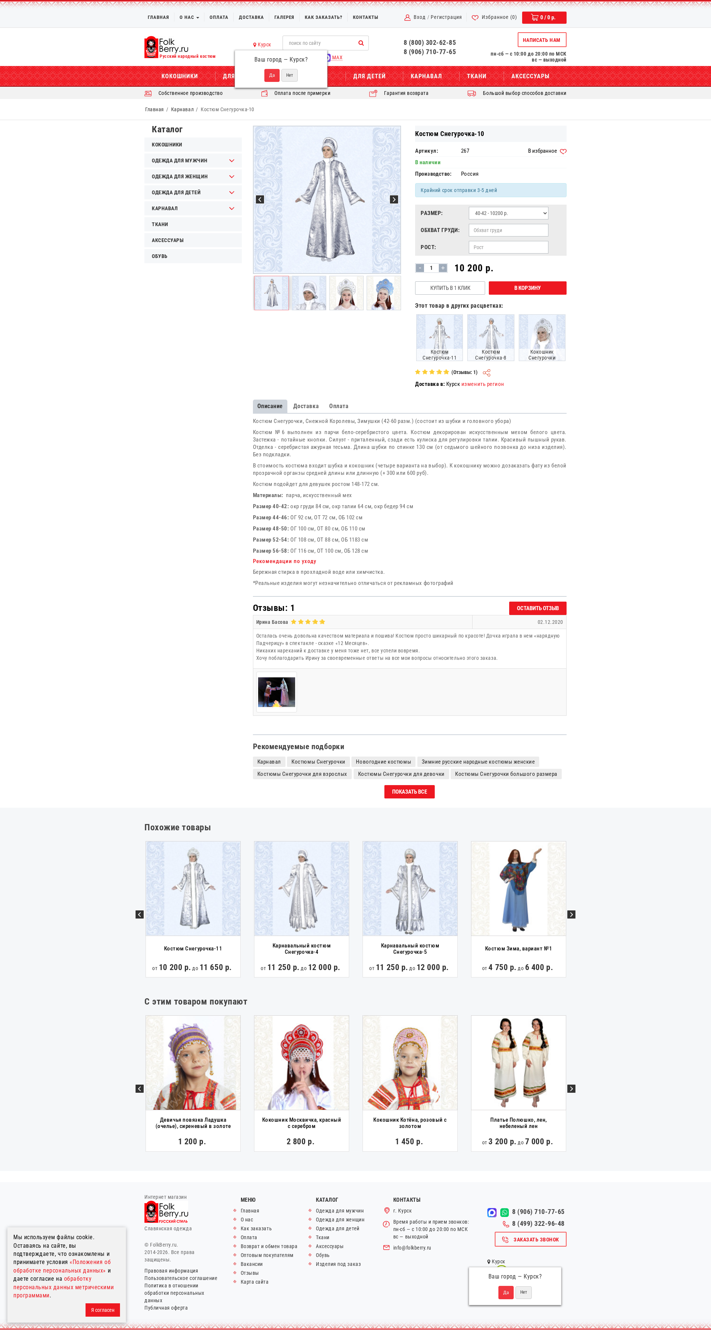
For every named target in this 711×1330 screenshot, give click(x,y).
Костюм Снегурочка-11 (193, 948)
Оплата (219, 17)
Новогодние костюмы (383, 761)
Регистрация (446, 17)
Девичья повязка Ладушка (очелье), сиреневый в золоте (193, 1122)
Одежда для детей (176, 192)
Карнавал (426, 76)
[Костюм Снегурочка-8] (491, 337)
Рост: (428, 247)
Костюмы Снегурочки (318, 761)
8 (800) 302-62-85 (430, 42)
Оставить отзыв (538, 608)
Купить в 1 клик (450, 288)
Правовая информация (171, 1271)
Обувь (160, 256)
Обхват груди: (440, 230)
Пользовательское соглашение (180, 1278)
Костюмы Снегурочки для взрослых (302, 774)
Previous (139, 914)
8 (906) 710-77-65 (430, 52)
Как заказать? (324, 17)
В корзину (527, 288)
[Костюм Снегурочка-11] (440, 337)
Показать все (409, 791)
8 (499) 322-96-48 (538, 1223)
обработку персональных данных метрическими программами (63, 1287)
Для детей (369, 76)
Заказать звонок (536, 1240)
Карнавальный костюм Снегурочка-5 (410, 948)
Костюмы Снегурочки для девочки (401, 774)
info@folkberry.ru (412, 1248)
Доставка (251, 17)
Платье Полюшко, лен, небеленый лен (518, 1122)
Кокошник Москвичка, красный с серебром (301, 1122)
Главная (158, 17)
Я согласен (102, 1310)
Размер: (432, 213)
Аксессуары (530, 76)
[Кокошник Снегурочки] (542, 337)
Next (571, 914)
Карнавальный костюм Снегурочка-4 (302, 948)
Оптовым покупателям (267, 1255)
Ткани (477, 76)
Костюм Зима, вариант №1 (518, 948)
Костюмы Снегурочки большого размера (506, 774)
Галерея (284, 17)
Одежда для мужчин (179, 160)
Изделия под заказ (338, 1264)
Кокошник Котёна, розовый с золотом (410, 1122)
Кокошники (179, 76)
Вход (420, 17)
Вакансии (252, 1264)
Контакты (365, 17)
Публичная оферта (166, 1308)
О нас (188, 17)
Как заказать (256, 1228)
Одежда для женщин (180, 176)
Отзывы (250, 1273)
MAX (337, 57)
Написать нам (542, 40)
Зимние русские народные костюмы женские (478, 761)
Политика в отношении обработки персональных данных (174, 1293)
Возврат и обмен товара (269, 1246)
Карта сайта (255, 1282)
